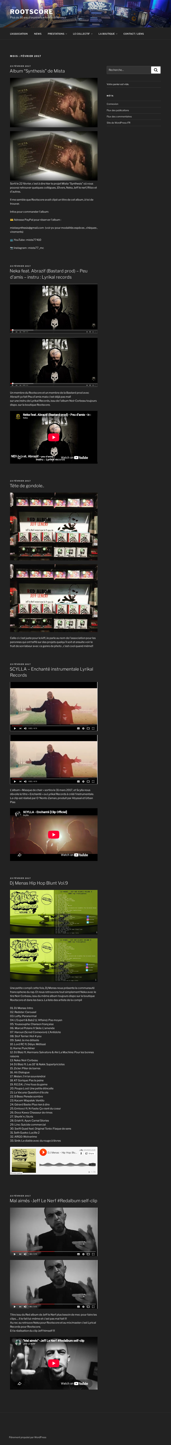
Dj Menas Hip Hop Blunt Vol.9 (39, 883)
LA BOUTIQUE (107, 33)
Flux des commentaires (119, 116)
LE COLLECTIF (81, 33)
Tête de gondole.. (27, 485)
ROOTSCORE (31, 11)
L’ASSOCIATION (19, 33)
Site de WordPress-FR (118, 122)
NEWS (37, 33)
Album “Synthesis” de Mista (38, 71)
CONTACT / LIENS (133, 33)
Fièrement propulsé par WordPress (27, 1437)
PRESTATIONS (56, 33)
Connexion (112, 103)
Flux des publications (118, 110)
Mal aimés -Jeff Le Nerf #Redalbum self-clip (53, 1200)
